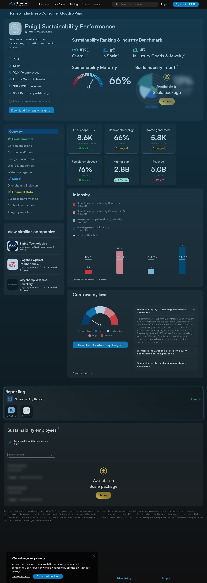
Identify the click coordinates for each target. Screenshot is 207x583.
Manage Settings (21, 576)
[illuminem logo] (18, 4)
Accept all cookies (48, 576)
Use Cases (59, 4)
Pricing (74, 4)
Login (164, 4)
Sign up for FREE (186, 4)
